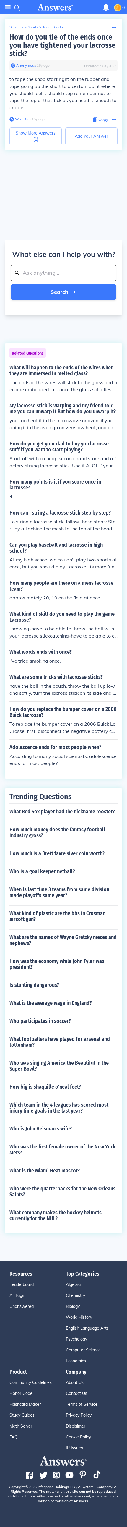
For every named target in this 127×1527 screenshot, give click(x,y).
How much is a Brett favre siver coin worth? (57, 853)
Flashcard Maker (25, 1404)
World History (79, 1317)
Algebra (73, 1284)
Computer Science (83, 1350)
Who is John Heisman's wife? (40, 1128)
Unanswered (21, 1306)
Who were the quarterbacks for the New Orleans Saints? (62, 1191)
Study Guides (22, 1415)
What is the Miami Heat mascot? (44, 1170)
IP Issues (74, 1448)
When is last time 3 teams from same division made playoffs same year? (59, 892)
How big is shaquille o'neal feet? (45, 1087)
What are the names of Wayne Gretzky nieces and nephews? (63, 940)
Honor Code (20, 1393)
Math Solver (20, 1426)
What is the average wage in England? (50, 1003)
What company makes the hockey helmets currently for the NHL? (55, 1215)
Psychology (76, 1339)
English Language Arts (87, 1328)
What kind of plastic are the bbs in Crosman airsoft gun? (57, 916)
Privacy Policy (79, 1415)
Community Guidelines (30, 1382)
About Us (75, 1382)
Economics (76, 1361)
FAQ (13, 1437)
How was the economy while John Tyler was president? (56, 964)
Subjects (16, 27)
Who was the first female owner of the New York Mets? (62, 1149)
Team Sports (53, 27)
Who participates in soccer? (40, 1021)
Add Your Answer (91, 136)
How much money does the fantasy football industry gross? (57, 832)
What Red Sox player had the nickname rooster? (62, 811)
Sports (33, 27)
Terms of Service (81, 1404)
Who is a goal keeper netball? (42, 871)
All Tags (16, 1295)
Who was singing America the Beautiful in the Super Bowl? (59, 1066)
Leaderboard (21, 1284)
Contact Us (76, 1393)
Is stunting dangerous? (34, 985)
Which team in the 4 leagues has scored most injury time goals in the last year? (58, 1108)
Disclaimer (75, 1426)
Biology (73, 1306)
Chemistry (75, 1295)
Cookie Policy (78, 1437)
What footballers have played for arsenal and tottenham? (59, 1042)
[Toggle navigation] (8, 7)
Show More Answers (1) (36, 136)
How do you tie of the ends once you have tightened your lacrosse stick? (62, 45)
